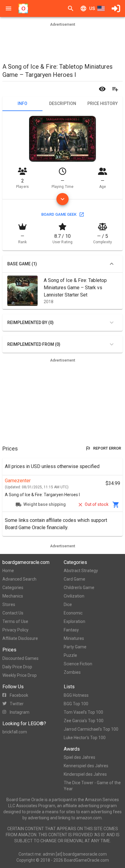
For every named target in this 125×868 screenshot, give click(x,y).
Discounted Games (20, 658)
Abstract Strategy (81, 570)
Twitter (17, 703)
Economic (73, 613)
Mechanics (12, 596)
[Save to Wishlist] (115, 89)
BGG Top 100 (76, 703)
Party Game (75, 646)
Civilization (74, 596)
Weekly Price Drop (19, 675)
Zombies (72, 672)
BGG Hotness (76, 695)
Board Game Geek (58, 214)
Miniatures (74, 638)
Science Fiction (78, 663)
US (92, 8)
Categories (12, 587)
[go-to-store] (116, 505)
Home (8, 570)
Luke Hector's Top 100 (85, 737)
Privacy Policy (15, 629)
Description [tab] (62, 103)
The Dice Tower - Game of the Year (92, 785)
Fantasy (71, 629)
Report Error (107, 448)
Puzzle (70, 655)
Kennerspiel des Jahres (86, 765)
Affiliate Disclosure (20, 638)
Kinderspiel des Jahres (85, 774)
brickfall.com (14, 731)
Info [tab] (22, 103)
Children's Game (79, 587)
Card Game (74, 579)
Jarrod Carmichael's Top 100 (91, 729)
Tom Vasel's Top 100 (83, 712)
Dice (68, 604)
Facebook (19, 695)
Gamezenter (18, 480)
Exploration (74, 621)
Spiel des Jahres (79, 757)
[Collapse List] (112, 264)
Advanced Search (19, 579)
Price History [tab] (102, 103)
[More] (62, 199)
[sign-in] (116, 8)
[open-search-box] (70, 8)
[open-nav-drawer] (8, 8)
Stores (8, 604)
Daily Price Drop (17, 666)
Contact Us (12, 613)
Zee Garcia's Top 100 (83, 720)
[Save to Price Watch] (102, 89)
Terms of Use (15, 621)
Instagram (19, 712)
